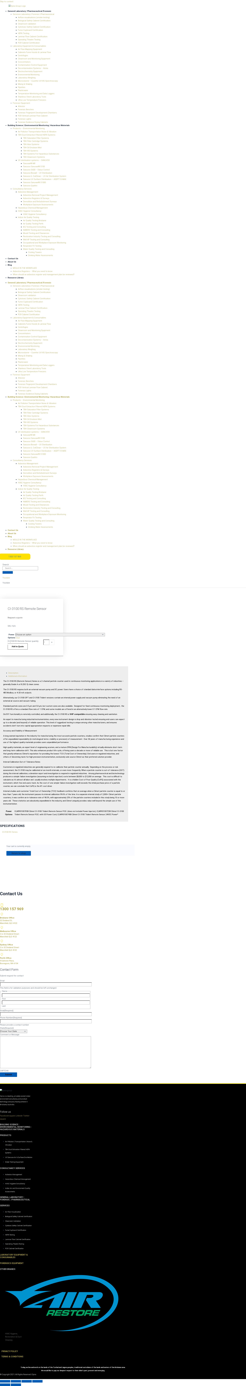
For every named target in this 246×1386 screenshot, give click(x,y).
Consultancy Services (22, 189)
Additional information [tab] (17, 676)
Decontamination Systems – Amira (33, 68)
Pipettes (21, 87)
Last (4, 1006)
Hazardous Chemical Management (33, 208)
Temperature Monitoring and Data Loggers (36, 93)
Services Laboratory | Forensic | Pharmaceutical (33, 14)
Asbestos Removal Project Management (40, 195)
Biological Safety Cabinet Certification (34, 20)
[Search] (8, 572)
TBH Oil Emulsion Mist (32, 147)
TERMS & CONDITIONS (12, 1356)
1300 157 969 (12, 909)
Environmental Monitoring (28, 74)
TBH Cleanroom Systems (34, 157)
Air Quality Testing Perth (33, 224)
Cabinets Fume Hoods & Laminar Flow (34, 52)
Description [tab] (13, 673)
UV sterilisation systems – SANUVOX (34, 160)
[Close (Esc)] (37, 1381)
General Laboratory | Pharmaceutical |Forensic (29, 11)
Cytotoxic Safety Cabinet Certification (34, 27)
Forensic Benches (26, 109)
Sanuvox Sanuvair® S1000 (34, 182)
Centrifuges (23, 55)
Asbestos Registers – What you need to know (32, 271)
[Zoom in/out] (5, 1381)
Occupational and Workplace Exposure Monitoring (44, 243)
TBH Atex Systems (31, 144)
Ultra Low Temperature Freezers (32, 100)
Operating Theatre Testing (29, 39)
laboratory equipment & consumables (14, 1256)
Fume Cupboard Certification (30, 30)
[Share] (27, 1381)
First (4, 999)
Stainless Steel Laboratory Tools (32, 97)
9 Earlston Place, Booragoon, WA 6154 (9, 961)
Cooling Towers (35, 252)
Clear (17, 638)
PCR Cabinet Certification (29, 43)
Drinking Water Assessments (40, 255)
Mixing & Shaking (25, 84)
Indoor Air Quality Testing (28, 217)
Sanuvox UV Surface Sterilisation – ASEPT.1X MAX (44, 179)
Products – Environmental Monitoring (29, 128)
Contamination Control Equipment (32, 65)
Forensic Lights (24, 119)
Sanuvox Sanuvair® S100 (34, 166)
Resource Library (16, 278)
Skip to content (6, 1)
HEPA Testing (23, 33)
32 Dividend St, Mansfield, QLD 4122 (8, 920)
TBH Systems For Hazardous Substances (41, 154)
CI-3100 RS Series (10, 832)
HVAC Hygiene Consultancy (29, 211)
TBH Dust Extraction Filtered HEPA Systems (36, 135)
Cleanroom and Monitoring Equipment (34, 59)
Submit (8, 1074)
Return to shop (19, 853)
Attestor (21, 106)
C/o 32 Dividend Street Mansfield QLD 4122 (9, 934)
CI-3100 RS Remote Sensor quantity (23, 641)
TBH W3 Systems (30, 151)
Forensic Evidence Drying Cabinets (33, 122)
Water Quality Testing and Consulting (38, 249)
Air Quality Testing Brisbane (34, 220)
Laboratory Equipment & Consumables (29, 46)
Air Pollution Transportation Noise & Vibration (37, 132)
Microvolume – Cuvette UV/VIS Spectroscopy (38, 81)
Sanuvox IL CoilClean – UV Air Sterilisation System (44, 176)
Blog (10, 265)
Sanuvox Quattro (30, 185)
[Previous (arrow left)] (5, 1384)
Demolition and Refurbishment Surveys (40, 201)
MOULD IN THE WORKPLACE (25, 268)
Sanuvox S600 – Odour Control (36, 170)
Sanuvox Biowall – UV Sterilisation (37, 173)
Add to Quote (18, 646)
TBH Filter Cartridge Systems (35, 141)
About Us (12, 262)
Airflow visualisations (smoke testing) (34, 17)
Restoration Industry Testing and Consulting (41, 236)
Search (6, 564)
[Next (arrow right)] (16, 1384)
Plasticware (23, 90)
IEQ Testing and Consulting (34, 227)
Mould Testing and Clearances (36, 233)
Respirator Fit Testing (32, 246)
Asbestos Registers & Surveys (36, 198)
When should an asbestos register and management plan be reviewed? (43, 274)
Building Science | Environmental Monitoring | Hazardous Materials (39, 125)
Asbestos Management (28, 192)
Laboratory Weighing (26, 78)
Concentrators (24, 62)
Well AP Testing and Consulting (36, 239)
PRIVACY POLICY (10, 1351)
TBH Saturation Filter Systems (36, 138)
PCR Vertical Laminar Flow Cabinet (33, 116)
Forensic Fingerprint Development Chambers (37, 113)
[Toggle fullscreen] (16, 1381)
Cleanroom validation (27, 24)
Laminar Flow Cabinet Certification (32, 36)
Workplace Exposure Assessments (38, 204)
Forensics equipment (12, 1263)
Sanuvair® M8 (29, 163)
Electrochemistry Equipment (30, 71)
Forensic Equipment (21, 103)
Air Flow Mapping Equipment (30, 49)
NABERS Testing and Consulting (36, 230)
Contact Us (13, 258)
